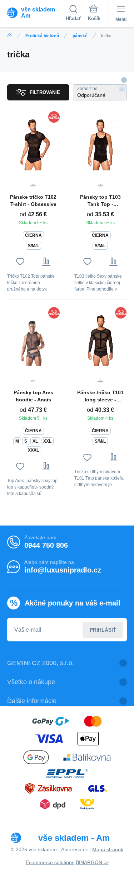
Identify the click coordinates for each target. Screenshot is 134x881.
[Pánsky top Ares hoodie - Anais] (33, 339)
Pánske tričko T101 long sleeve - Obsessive (100, 396)
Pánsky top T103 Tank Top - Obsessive (100, 201)
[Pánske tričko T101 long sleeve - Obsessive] (100, 339)
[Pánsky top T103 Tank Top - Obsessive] (100, 143)
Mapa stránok (107, 849)
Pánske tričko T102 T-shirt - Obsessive (33, 200)
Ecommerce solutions (50, 862)
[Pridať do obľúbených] (20, 262)
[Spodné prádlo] (9, 35)
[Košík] (94, 14)
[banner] (36, 13)
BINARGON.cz (92, 862)
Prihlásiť (103, 630)
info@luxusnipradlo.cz (62, 570)
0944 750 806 (46, 545)
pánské (80, 35)
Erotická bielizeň (42, 35)
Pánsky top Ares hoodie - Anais (33, 396)
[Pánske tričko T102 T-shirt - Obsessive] (33, 143)
